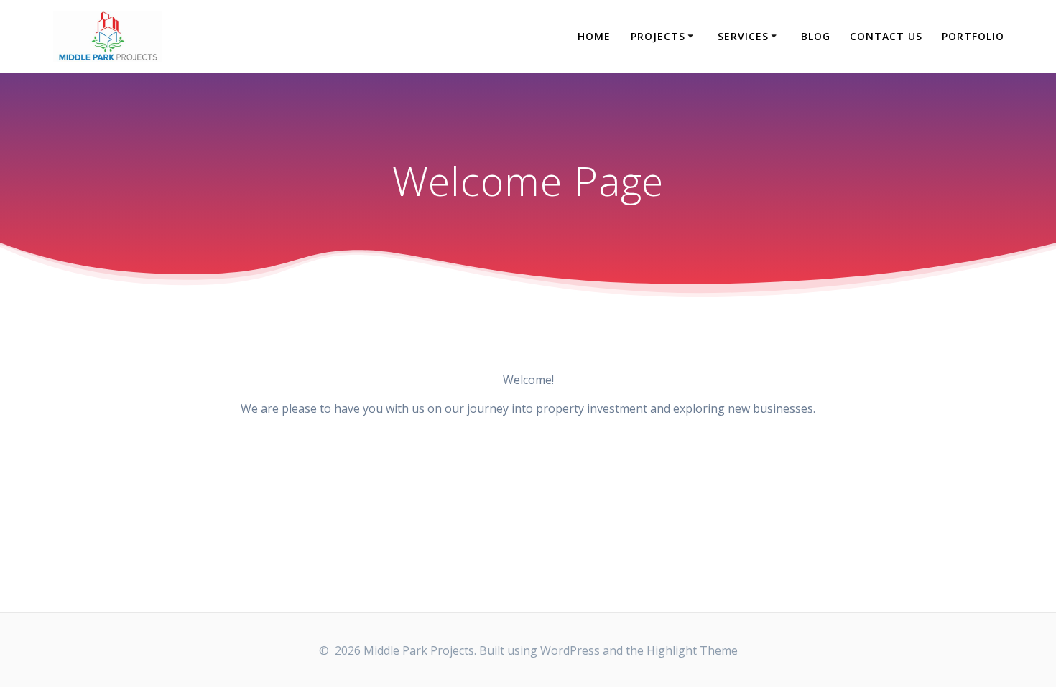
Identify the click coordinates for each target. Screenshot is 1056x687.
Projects (658, 36)
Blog (815, 36)
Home (594, 36)
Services (743, 36)
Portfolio (973, 36)
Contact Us (886, 36)
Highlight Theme (692, 650)
